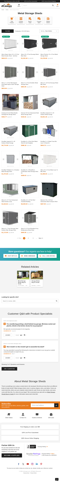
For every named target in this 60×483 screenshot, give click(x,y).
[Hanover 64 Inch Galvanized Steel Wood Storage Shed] (30, 102)
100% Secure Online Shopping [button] (30, 438)
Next (40, 238)
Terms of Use (26, 472)
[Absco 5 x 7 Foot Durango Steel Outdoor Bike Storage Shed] (10, 218)
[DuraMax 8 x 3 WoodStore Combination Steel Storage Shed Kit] (30, 159)
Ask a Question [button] (9, 368)
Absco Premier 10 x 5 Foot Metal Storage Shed (49, 55)
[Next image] (17, 43)
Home (3, 9)
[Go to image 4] (30, 50)
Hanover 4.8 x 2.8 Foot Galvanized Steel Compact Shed (49, 200)
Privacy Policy (33, 472)
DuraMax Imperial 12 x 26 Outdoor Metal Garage (8, 142)
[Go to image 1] (27, 50)
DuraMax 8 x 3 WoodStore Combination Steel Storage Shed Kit (29, 171)
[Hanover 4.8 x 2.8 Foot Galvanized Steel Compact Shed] (49, 189)
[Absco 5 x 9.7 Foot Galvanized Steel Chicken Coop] (10, 189)
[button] (28, 256)
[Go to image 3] (29, 50)
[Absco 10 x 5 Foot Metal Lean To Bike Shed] (49, 159)
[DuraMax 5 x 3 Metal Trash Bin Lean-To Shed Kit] (49, 130)
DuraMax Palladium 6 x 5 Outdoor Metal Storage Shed (10, 170)
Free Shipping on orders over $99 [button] (30, 427)
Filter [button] (7, 31)
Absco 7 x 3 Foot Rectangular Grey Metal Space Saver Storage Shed (10, 84)
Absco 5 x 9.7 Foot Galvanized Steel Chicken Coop (10, 200)
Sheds (7, 9)
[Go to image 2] (28, 50)
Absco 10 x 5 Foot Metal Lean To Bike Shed (49, 170)
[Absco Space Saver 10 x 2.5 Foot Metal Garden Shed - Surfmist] (10, 43)
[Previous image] (3, 43)
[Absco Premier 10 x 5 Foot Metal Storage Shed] (49, 43)
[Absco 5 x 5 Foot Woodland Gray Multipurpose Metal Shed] (30, 218)
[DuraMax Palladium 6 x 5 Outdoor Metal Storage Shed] (10, 159)
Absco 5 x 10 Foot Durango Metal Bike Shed (49, 83)
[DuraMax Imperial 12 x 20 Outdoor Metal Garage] (49, 102)
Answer (7, 335)
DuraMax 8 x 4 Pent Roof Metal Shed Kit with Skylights (29, 142)
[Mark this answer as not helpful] (24, 335)
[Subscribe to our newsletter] (56, 405)
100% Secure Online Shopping (49, 1)
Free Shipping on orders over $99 (12, 1)
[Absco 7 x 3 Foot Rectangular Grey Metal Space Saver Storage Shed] (10, 72)
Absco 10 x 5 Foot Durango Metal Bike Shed (30, 55)
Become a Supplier (12, 455)
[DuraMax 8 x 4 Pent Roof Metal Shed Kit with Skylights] (30, 130)
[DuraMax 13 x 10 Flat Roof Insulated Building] (30, 189)
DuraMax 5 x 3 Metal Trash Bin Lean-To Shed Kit (49, 142)
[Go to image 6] (32, 50)
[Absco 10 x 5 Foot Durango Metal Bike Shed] (30, 43)
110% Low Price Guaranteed (30, 1)
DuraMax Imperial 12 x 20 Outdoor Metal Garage (47, 113)
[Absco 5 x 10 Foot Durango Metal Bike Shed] (49, 72)
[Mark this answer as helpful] (20, 335)
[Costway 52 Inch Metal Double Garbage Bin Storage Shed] (10, 102)
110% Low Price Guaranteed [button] (30, 432)
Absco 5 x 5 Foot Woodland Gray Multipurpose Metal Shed (29, 229)
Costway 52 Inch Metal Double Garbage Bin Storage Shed (10, 113)
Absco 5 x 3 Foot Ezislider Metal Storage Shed (29, 83)
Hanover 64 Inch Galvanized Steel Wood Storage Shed (30, 113)
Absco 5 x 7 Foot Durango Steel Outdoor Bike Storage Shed (10, 229)
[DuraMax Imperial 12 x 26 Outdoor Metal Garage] (10, 130)
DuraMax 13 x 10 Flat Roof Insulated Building (28, 200)
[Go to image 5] (31, 50)
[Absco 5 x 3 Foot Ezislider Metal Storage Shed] (30, 72)
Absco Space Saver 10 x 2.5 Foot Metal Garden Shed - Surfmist (10, 55)
